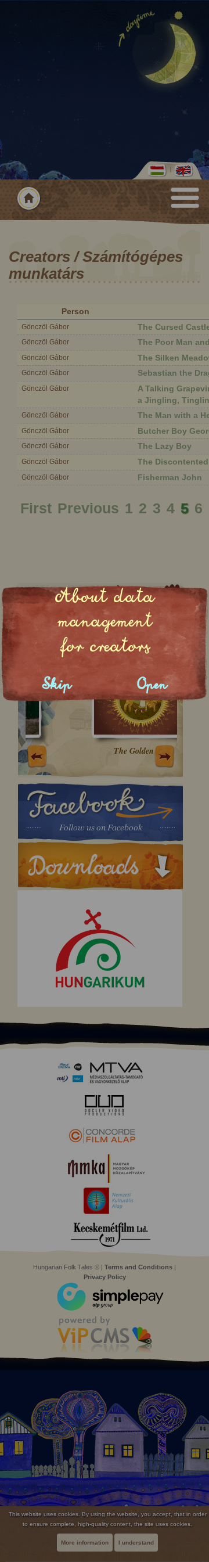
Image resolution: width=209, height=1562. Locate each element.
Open (152, 684)
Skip (56, 684)
